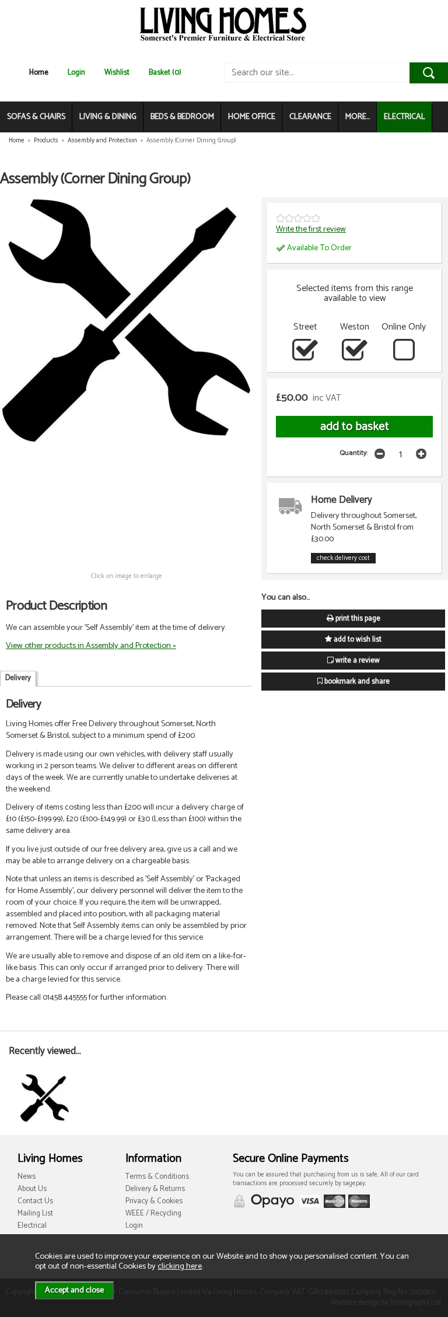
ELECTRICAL (404, 117)
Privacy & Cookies (154, 1201)
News (27, 1177)
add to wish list (357, 639)
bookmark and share (356, 681)
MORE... (357, 117)
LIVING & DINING (107, 117)
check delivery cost (343, 558)
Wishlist (117, 72)
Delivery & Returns (155, 1189)
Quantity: (354, 452)
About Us (32, 1189)
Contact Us (35, 1201)
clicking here (180, 1266)
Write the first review (311, 229)
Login (76, 72)
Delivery (18, 678)
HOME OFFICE (251, 117)
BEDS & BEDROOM (182, 117)
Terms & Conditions (157, 1177)
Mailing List (35, 1213)
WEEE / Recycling (153, 1213)
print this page (357, 618)
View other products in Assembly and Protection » (91, 646)
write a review (357, 660)
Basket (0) (165, 72)
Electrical (32, 1226)
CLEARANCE (310, 117)
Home (38, 72)
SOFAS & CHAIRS (36, 117)
